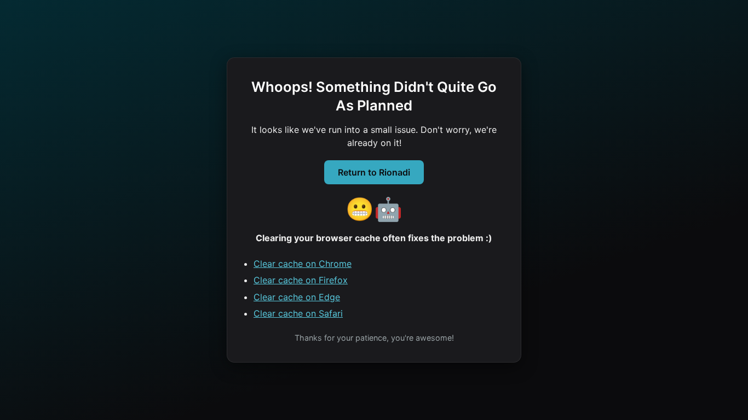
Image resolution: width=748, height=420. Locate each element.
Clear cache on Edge (297, 296)
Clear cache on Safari (298, 313)
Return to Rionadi (374, 172)
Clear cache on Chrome (303, 263)
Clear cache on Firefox (301, 280)
